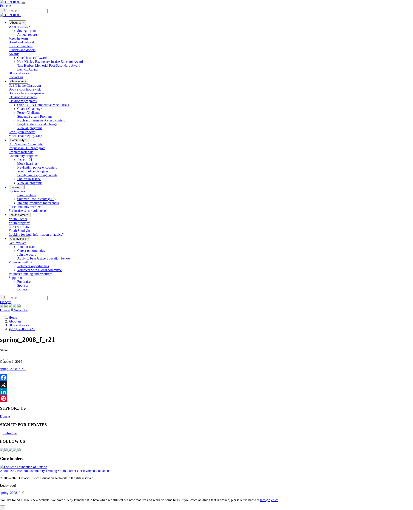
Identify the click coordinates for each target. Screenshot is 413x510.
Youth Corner (67, 471)
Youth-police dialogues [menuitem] (32, 171)
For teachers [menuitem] (17, 191)
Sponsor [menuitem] (22, 285)
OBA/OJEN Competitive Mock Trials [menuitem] (43, 105)
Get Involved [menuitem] (17, 243)
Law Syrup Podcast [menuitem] (22, 132)
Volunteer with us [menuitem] (20, 262)
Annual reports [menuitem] (27, 34)
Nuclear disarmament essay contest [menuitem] (41, 120)
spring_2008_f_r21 (22, 329)
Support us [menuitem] (16, 278)
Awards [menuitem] (14, 54)
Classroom (20, 471)
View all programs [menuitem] (29, 128)
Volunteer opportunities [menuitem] (33, 266)
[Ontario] (23, 467)
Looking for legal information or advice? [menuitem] (36, 234)
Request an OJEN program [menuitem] (27, 148)
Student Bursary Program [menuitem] (34, 116)
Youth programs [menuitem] (19, 223)
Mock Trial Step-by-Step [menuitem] (25, 136)
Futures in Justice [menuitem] (29, 179)
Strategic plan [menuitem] (26, 30)
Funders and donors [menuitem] (22, 50)
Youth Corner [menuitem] (18, 219)
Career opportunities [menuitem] (31, 250)
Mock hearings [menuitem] (27, 163)
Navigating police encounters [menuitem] (37, 167)
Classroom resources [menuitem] (23, 97)
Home (13, 317)
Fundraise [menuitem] (24, 281)
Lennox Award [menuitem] (27, 69)
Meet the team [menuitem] (18, 38)
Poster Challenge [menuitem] (28, 112)
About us (15, 321)
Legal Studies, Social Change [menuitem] (37, 124)
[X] (15, 306)
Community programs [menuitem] (23, 156)
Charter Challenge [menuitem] (29, 109)
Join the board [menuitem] (26, 254)
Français (5, 6)
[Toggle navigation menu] (24, 3)
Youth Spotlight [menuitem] (19, 230)
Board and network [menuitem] (22, 42)
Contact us (103, 471)
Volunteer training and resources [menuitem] (30, 274)
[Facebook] (19, 306)
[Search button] (3, 10)
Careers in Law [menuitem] (19, 227)
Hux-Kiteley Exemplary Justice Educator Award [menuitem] (50, 61)
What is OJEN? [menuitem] (19, 27)
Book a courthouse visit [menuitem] (25, 89)
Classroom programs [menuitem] (23, 101)
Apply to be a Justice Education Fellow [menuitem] (44, 258)
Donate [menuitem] (22, 289)
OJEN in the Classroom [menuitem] (25, 85)
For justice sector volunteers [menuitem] (27, 210)
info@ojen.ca (269, 500)
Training (51, 471)
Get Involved (86, 471)
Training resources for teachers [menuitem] (38, 203)
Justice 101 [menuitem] (24, 159)
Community (37, 471)
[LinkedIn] (6, 306)
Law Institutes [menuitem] (26, 195)
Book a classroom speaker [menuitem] (26, 93)
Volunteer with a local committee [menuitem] (39, 270)
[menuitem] (17, 22)
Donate (5, 310)
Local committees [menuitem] (20, 46)
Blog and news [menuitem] (19, 73)
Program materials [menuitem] (21, 152)
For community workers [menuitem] (25, 207)
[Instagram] (2, 306)
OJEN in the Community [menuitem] (26, 144)
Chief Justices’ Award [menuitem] (32, 58)
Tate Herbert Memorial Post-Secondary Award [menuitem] (48, 65)
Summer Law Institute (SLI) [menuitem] (36, 199)
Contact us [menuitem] (16, 77)
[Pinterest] (206, 398)
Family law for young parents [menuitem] (37, 175)
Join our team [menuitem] (26, 247)
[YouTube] (11, 306)
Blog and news (19, 325)
